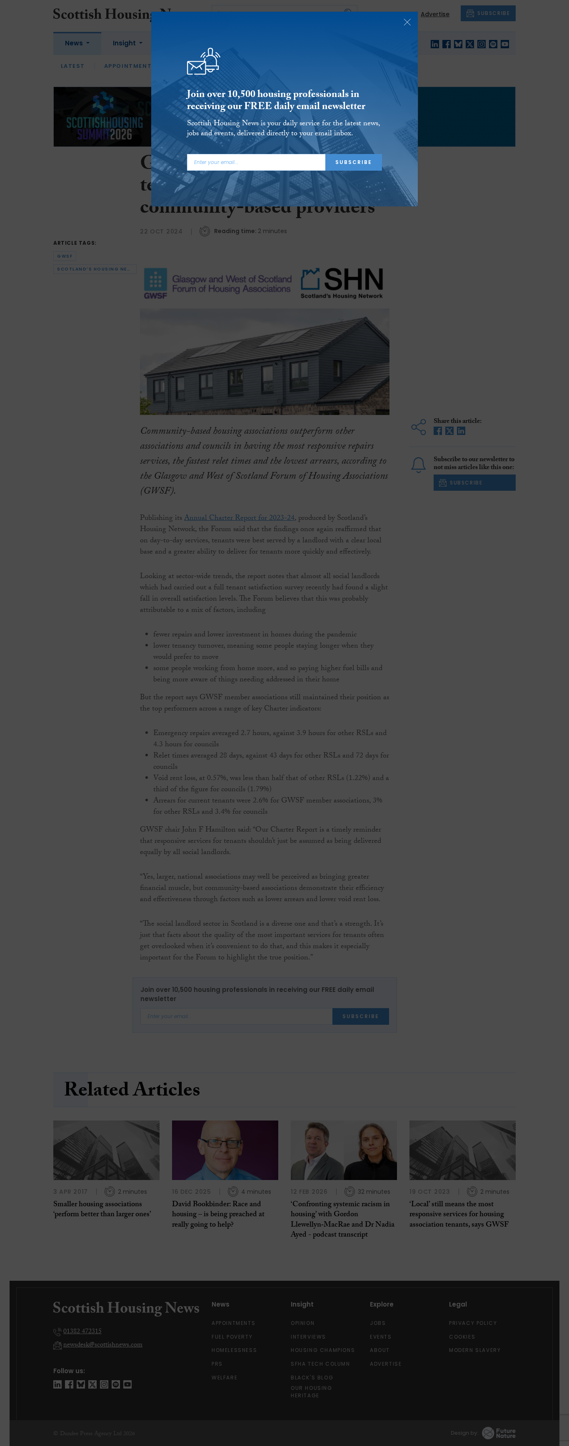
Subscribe (353, 162)
